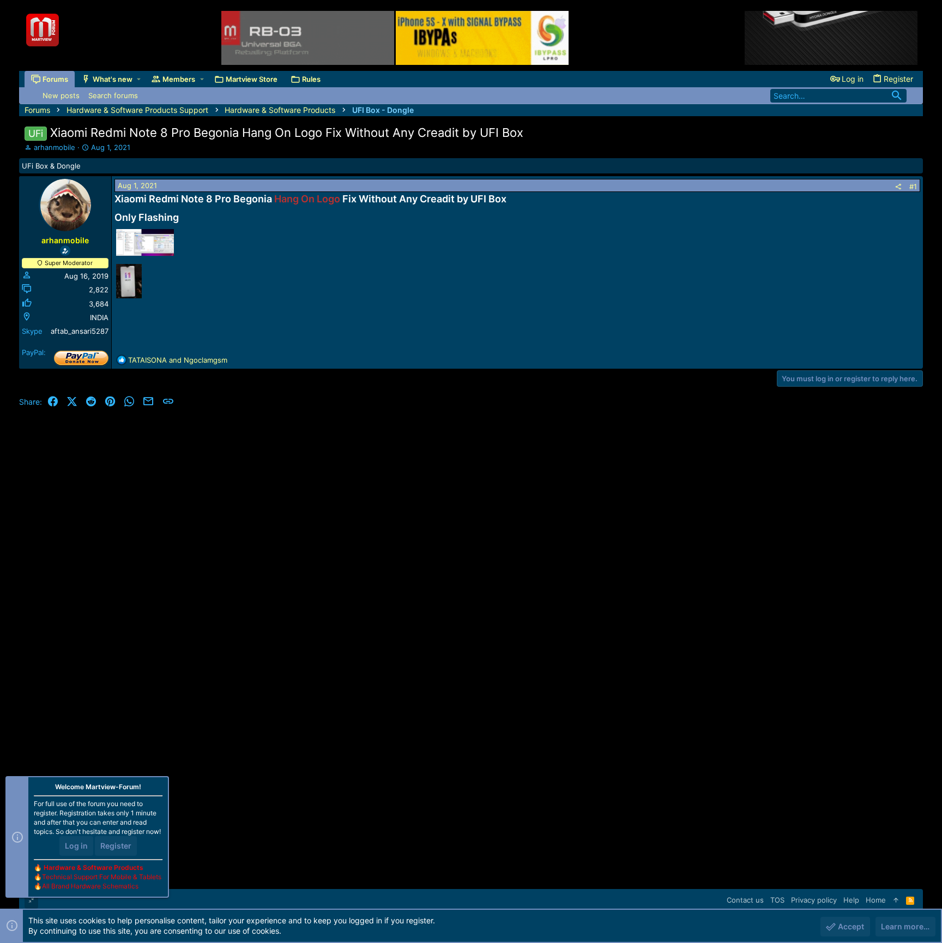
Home (876, 900)
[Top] (896, 900)
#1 (913, 186)
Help (851, 900)
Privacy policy (814, 900)
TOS (777, 900)
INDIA (99, 317)
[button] (138, 79)
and (177, 360)
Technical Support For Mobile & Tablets (101, 877)
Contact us (745, 900)
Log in (76, 845)
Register (115, 845)
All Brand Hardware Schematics (90, 886)
